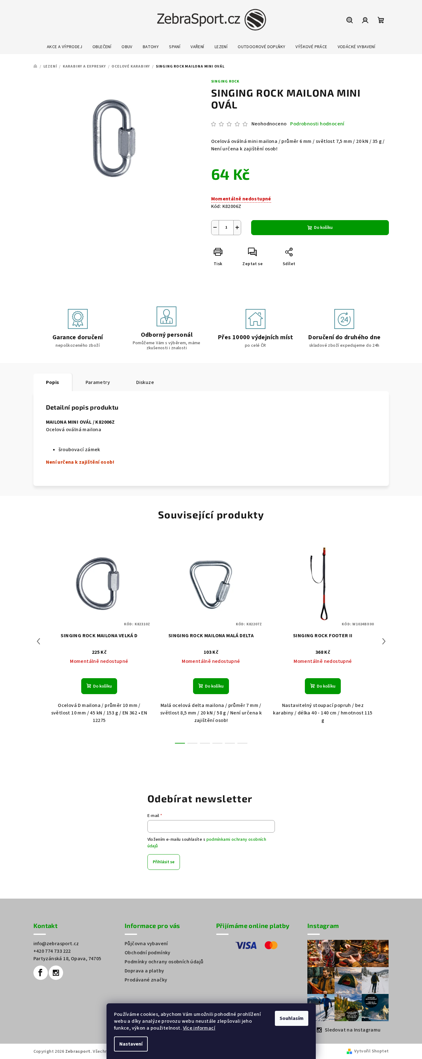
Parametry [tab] (98, 382)
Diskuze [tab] (145, 382)
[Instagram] (56, 973)
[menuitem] (64, 47)
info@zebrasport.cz (56, 943)
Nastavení (130, 1044)
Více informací (199, 1028)
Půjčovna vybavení (146, 943)
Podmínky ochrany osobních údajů (164, 961)
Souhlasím (292, 1018)
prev (38, 641)
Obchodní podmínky (148, 952)
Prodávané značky (146, 979)
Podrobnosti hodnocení (317, 123)
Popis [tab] (52, 382)
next (384, 641)
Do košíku (323, 227)
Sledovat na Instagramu (353, 1029)
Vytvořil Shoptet (371, 1051)
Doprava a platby (144, 970)
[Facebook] (40, 973)
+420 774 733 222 (52, 951)
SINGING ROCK (225, 81)
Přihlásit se (164, 862)
